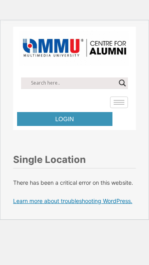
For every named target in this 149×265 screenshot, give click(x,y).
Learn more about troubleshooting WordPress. (72, 200)
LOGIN (64, 119)
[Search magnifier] (122, 83)
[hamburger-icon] (119, 102)
